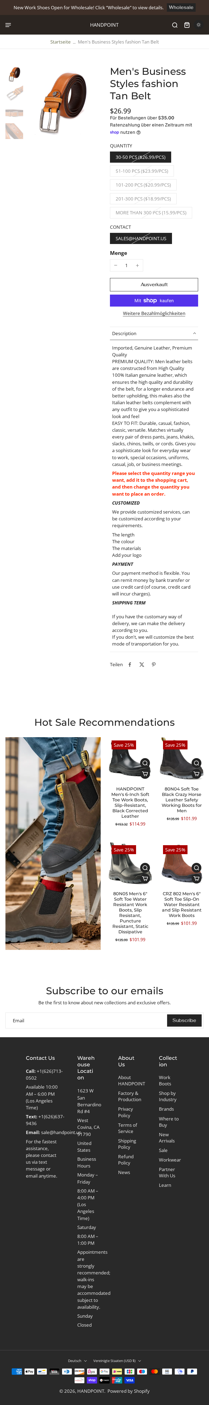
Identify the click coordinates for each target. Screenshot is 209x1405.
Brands (166, 1109)
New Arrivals (167, 1137)
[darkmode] (199, 25)
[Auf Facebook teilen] (130, 665)
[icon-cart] (187, 24)
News (124, 1172)
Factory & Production (129, 1096)
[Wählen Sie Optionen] (145, 774)
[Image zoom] (62, 102)
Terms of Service (127, 1128)
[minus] (115, 265)
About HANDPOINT (130, 1080)
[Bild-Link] (53, 843)
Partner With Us (167, 1172)
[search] (175, 24)
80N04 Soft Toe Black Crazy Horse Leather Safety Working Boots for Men (182, 799)
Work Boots (165, 1080)
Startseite (60, 42)
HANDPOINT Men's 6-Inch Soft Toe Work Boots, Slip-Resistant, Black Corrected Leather (130, 802)
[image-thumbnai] (14, 74)
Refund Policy (126, 1159)
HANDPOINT (90, 1391)
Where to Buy (169, 1122)
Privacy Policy (125, 1112)
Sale (163, 1150)
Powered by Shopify (128, 1391)
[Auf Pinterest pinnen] (154, 665)
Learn (165, 1185)
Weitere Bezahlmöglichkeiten (154, 313)
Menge (118, 253)
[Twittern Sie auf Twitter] (142, 665)
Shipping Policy (127, 1144)
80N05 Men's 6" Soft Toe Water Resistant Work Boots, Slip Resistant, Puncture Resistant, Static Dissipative (130, 912)
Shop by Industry (168, 1096)
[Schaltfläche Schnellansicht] (145, 763)
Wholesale (181, 7)
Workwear (170, 1160)
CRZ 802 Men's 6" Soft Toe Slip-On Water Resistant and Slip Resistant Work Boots (182, 904)
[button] (154, 284)
